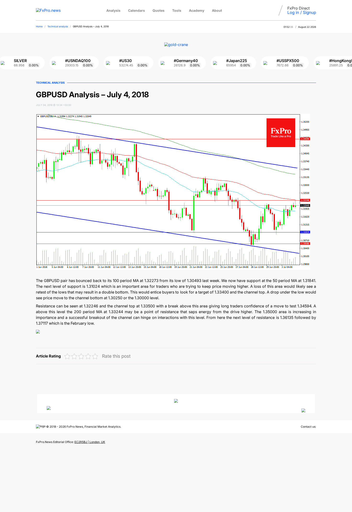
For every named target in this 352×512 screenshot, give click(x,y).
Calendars (136, 10)
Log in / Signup (301, 12)
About (217, 10)
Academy (196, 10)
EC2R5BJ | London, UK (89, 442)
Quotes (159, 10)
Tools (176, 10)
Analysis (113, 10)
